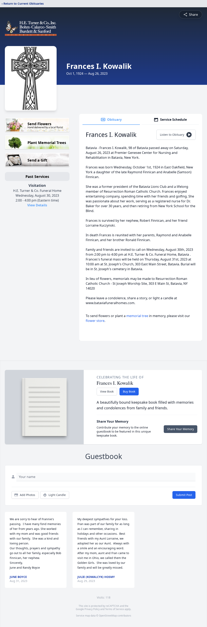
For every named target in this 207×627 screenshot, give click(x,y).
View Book (107, 391)
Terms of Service (114, 609)
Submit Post (184, 495)
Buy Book (129, 391)
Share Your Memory (180, 429)
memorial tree (137, 316)
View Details (37, 205)
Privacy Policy (92, 609)
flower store (95, 320)
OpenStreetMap (108, 615)
